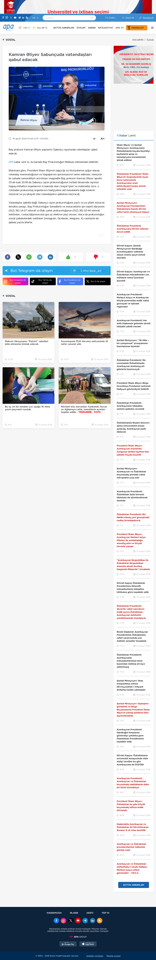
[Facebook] (3, 17)
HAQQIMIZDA (54, 912)
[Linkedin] (23, 17)
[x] (71, 921)
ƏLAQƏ (74, 912)
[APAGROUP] (78, 937)
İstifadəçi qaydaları (94, 956)
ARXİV (90, 912)
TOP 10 (105, 912)
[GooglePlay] (68, 944)
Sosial (150, 39)
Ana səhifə (137, 40)
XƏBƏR (92, 28)
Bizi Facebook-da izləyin (72, 281)
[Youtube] (15, 17)
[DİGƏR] (152, 28)
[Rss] (27, 17)
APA (11, 162)
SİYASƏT (81, 28)
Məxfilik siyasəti (113, 956)
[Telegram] (19, 17)
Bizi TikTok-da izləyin (45, 281)
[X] (11, 17)
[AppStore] (88, 944)
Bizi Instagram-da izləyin (18, 281)
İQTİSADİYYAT (105, 28)
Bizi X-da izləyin (98, 281)
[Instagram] (6, 17)
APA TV (119, 28)
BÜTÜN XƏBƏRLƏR (63, 28)
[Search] (92, 18)
